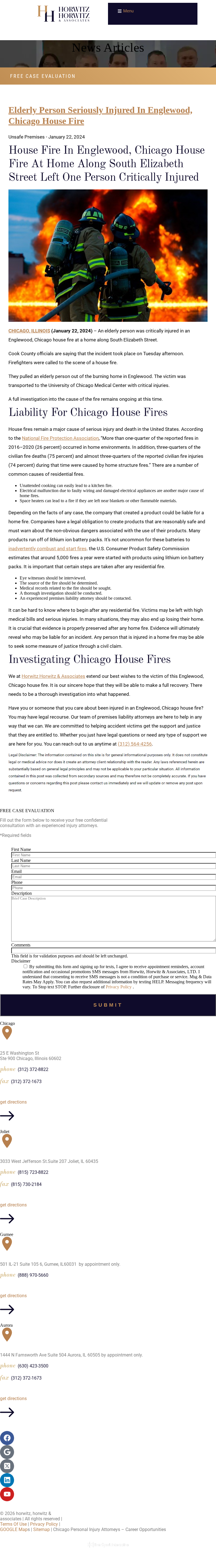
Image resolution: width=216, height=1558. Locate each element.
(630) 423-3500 (33, 1366)
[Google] (7, 1452)
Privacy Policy (119, 986)
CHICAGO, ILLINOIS (29, 331)
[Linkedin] (7, 1480)
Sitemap (41, 1529)
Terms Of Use (13, 1524)
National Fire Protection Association (60, 438)
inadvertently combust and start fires (47, 548)
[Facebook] (7, 1438)
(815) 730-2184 (26, 1184)
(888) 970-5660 (33, 1275)
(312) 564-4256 (135, 744)
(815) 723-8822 (33, 1172)
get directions (13, 1102)
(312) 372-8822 (33, 1069)
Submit (108, 1005)
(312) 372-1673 (26, 1081)
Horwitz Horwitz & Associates (53, 676)
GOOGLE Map (14, 1529)
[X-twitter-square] (7, 1466)
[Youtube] (7, 1494)
